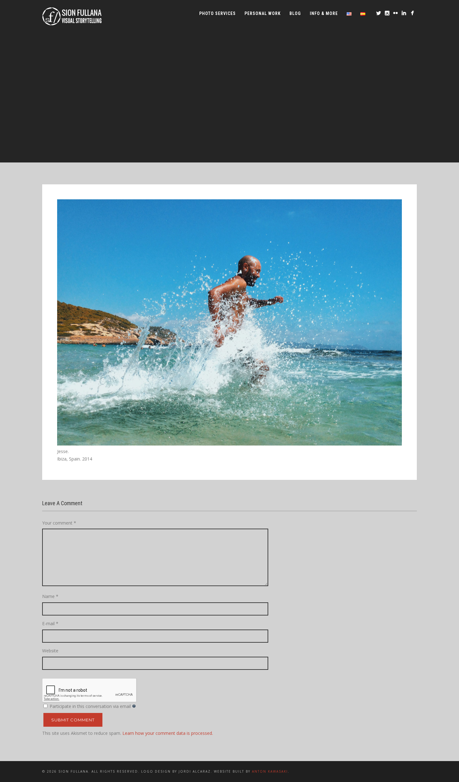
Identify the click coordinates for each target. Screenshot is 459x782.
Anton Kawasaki (270, 771)
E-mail (50, 623)
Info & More (324, 13)
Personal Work (262, 13)
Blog (295, 13)
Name (50, 596)
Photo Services (217, 13)
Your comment (59, 523)
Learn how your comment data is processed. (167, 733)
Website (50, 651)
